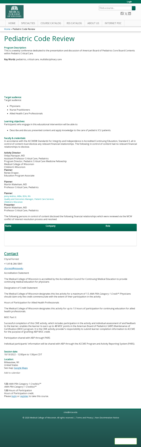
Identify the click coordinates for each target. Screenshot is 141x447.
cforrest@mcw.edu (13, 268)
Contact (11, 253)
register (24, 396)
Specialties (28, 23)
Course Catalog (51, 23)
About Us (93, 23)
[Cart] (134, 3)
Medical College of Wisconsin (43, 417)
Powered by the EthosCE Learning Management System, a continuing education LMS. (126, 441)
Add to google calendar (7, 377)
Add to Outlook (26, 377)
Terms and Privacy (84, 417)
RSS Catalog (74, 23)
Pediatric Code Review (24, 29)
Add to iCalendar (19, 377)
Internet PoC (113, 23)
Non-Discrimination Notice (107, 417)
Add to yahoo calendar (13, 377)
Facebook (122, 13)
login (14, 396)
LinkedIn (129, 13)
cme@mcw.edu (70, 412)
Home (12, 23)
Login (129, 2)
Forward (133, 13)
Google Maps (21, 367)
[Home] (15, 11)
